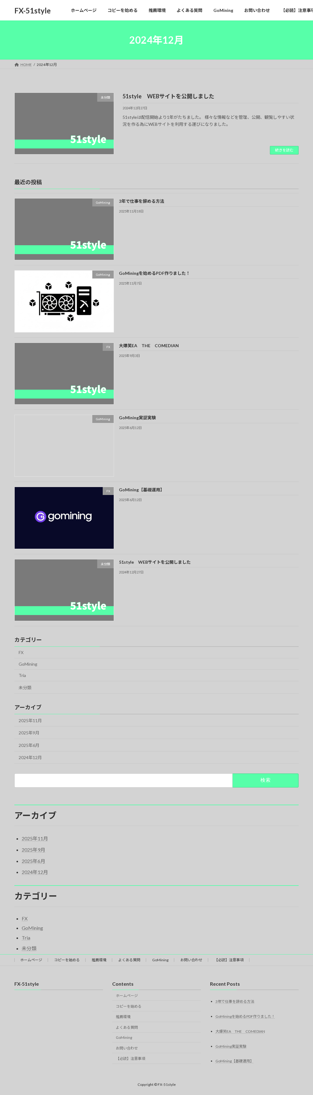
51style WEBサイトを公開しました (168, 96)
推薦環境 (99, 960)
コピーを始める (67, 960)
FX (21, 652)
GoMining (28, 664)
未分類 (25, 687)
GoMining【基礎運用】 (141, 489)
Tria (22, 675)
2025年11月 (30, 720)
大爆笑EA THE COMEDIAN (149, 345)
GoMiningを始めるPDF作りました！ (154, 273)
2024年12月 (30, 757)
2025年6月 (29, 745)
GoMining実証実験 (137, 417)
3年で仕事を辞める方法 (141, 201)
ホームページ (31, 960)
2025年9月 (29, 732)
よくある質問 (129, 960)
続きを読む (284, 150)
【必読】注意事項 (229, 960)
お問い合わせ (191, 960)
